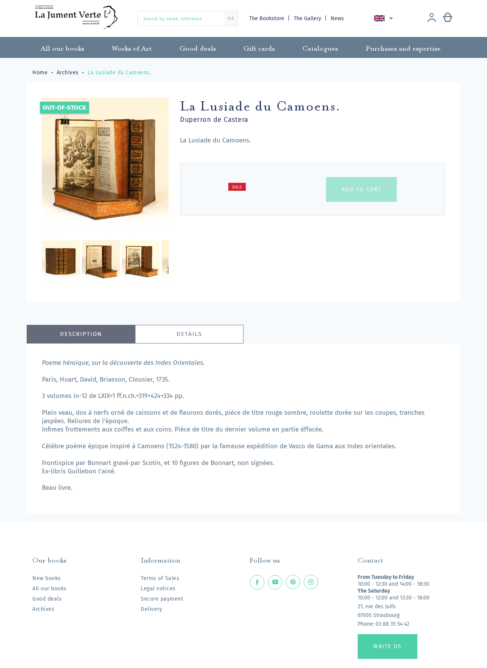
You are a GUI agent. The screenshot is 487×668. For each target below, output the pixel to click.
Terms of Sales (160, 578)
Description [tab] (81, 334)
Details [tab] (189, 334)
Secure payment (162, 599)
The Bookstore (267, 18)
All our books (49, 588)
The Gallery (308, 18)
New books (46, 578)
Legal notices (158, 588)
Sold (237, 187)
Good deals (47, 599)
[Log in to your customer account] (432, 18)
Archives (43, 609)
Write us (387, 646)
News (337, 18)
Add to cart (361, 189)
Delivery (151, 609)
